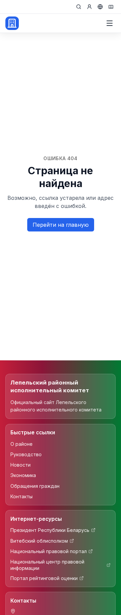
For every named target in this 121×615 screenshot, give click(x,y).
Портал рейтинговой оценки (44, 578)
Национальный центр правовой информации (47, 565)
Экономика (23, 475)
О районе (21, 444)
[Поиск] (78, 6)
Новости (20, 465)
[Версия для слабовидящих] (111, 6)
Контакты (21, 496)
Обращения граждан (34, 486)
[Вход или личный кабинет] (89, 6)
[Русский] (100, 6)
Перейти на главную (61, 224)
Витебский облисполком (39, 541)
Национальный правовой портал (48, 551)
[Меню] (110, 23)
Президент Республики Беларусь (49, 530)
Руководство (26, 454)
